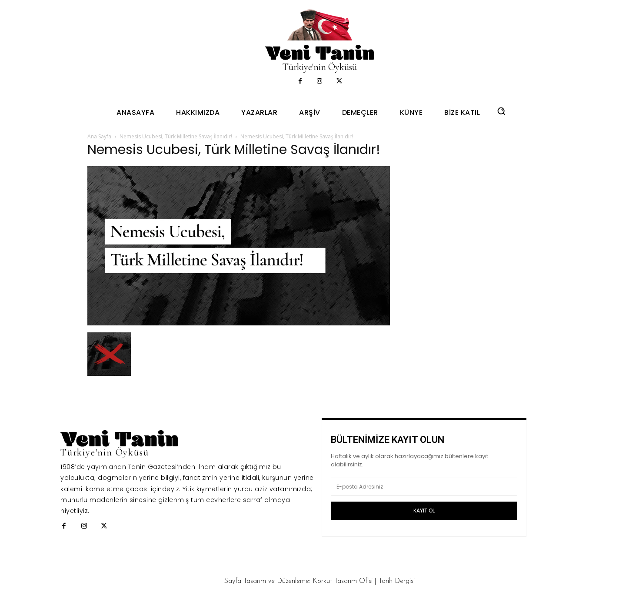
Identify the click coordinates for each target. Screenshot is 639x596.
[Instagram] (319, 81)
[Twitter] (339, 81)
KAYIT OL (424, 510)
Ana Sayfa (99, 136)
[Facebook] (300, 81)
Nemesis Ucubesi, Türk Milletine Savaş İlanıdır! (176, 136)
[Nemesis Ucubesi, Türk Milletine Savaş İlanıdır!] (238, 323)
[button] (501, 110)
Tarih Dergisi (397, 581)
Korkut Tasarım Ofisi (343, 581)
